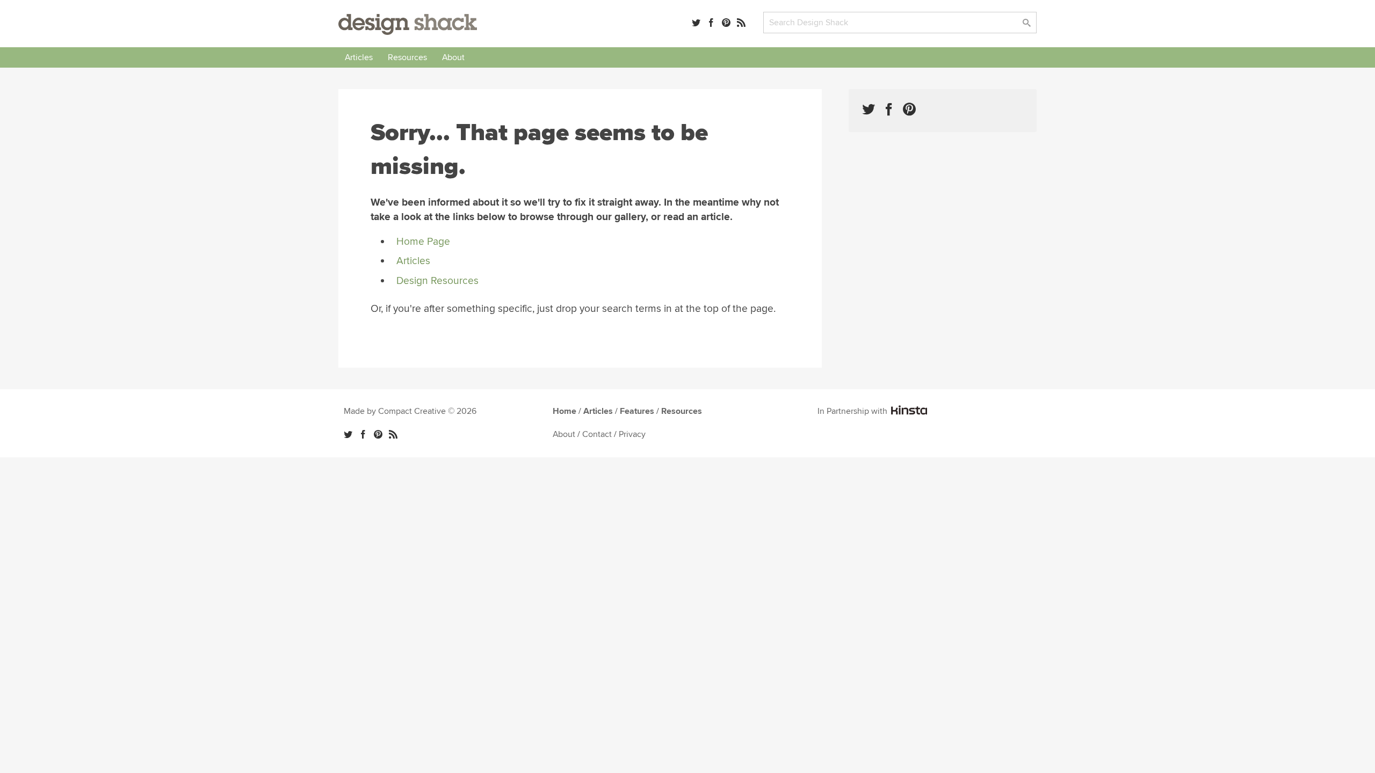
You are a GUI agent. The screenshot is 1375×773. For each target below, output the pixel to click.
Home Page (423, 241)
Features (637, 411)
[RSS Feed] (741, 22)
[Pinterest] (726, 22)
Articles (359, 57)
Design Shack (407, 24)
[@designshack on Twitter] (696, 22)
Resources (407, 57)
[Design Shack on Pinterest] (909, 109)
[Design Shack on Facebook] (888, 109)
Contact (597, 434)
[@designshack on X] (348, 434)
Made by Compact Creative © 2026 (410, 411)
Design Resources (437, 280)
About (453, 57)
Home (564, 411)
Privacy (632, 434)
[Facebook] (711, 22)
